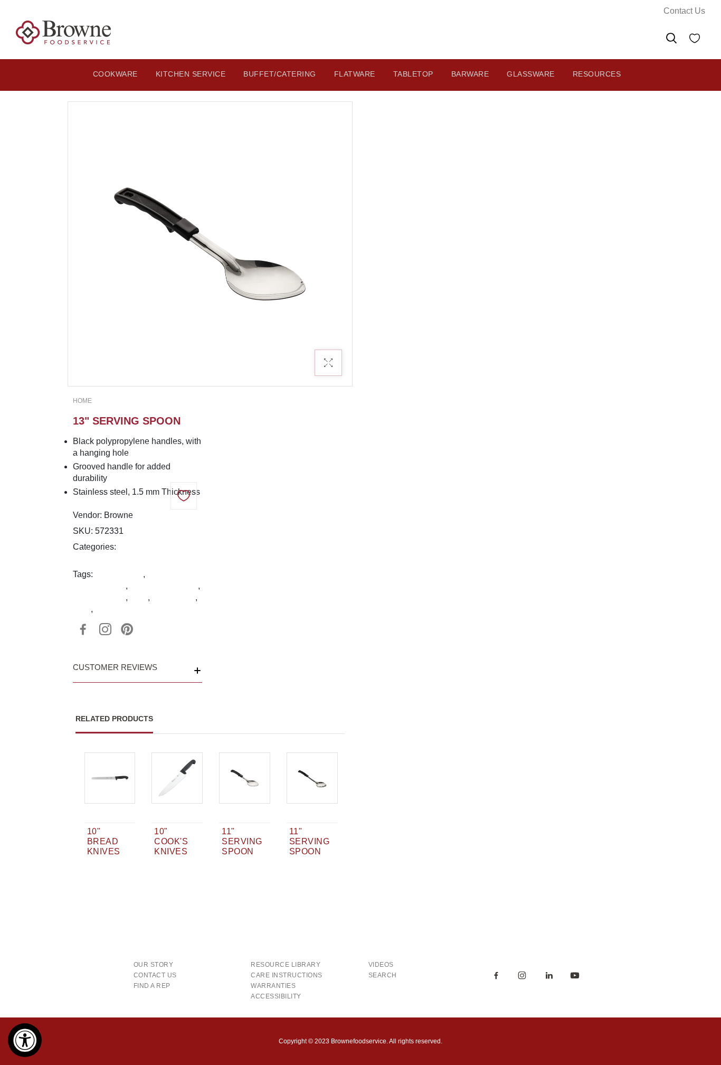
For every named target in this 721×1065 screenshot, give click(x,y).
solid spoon (173, 597)
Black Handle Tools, (155, 546)
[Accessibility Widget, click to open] (25, 1040)
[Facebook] (83, 629)
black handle (119, 574)
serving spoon (99, 597)
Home (82, 400)
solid (139, 597)
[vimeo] (127, 629)
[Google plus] (105, 629)
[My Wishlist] (694, 39)
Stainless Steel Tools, (113, 558)
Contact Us (684, 10)
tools (82, 609)
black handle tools (164, 585)
